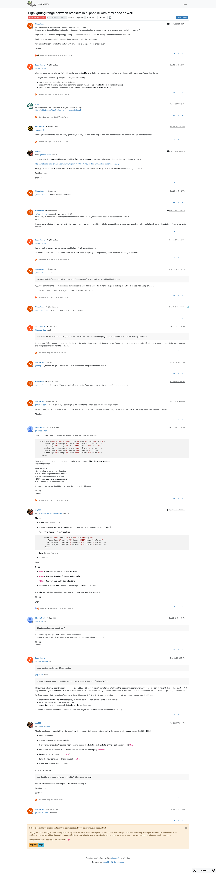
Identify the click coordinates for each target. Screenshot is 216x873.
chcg (37, 104)
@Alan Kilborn (52, 211)
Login (41, 845)
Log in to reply (182, 17)
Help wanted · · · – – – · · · (37, 17)
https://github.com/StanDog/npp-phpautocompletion (57, 110)
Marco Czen (39, 24)
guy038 (38, 151)
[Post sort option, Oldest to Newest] (172, 17)
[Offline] (31, 105)
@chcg (49, 362)
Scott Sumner (40, 65)
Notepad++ (116, 858)
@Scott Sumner (52, 191)
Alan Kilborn (39, 127)
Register (33, 845)
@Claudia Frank (53, 809)
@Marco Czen (53, 65)
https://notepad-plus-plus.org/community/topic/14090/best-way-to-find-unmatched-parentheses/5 (76, 164)
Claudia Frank (40, 427)
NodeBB (106, 862)
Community (43, 4)
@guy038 (52, 618)
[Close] (186, 828)
